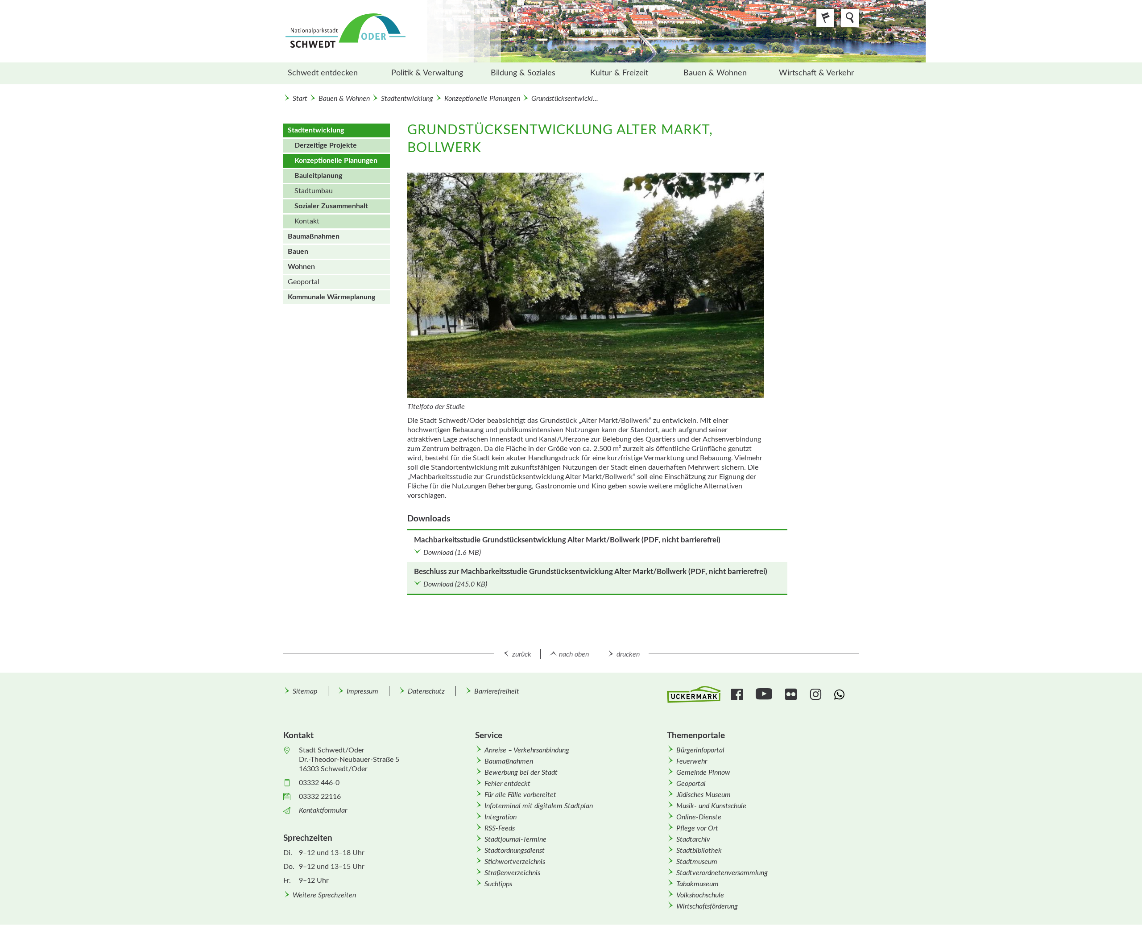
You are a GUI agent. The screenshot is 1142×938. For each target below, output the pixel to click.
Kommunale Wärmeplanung (331, 297)
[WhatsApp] (841, 694)
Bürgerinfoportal (700, 750)
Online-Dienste (698, 817)
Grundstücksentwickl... (564, 98)
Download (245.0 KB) (455, 584)
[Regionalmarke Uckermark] (693, 694)
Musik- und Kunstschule (711, 806)
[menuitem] (331, 73)
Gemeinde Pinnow (703, 772)
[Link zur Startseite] (392, 31)
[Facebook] (738, 694)
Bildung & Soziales (523, 73)
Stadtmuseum (696, 861)
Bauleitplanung (318, 175)
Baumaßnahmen (313, 236)
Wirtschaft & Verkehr (816, 73)
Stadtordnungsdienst (514, 850)
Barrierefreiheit (496, 691)
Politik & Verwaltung (427, 73)
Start (300, 98)
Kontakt (306, 221)
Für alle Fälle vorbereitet (520, 794)
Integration (500, 817)
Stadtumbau (313, 190)
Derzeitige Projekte (325, 145)
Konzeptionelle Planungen (482, 98)
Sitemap (305, 691)
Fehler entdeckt (507, 783)
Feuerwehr (691, 761)
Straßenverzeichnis (512, 872)
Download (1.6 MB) (452, 552)
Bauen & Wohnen (715, 73)
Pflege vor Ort (697, 828)
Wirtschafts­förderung (707, 906)
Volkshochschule (700, 895)
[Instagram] (816, 694)
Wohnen (301, 266)
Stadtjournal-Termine (515, 839)
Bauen (298, 251)
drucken (628, 654)
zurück (521, 654)
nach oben (574, 654)
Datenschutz (426, 691)
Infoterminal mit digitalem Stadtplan (538, 806)
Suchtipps (498, 884)
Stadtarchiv (693, 839)
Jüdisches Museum (703, 794)
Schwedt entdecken (323, 73)
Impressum (362, 691)
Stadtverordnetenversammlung (722, 872)
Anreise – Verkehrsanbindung (526, 750)
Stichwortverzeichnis (514, 861)
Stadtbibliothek (699, 850)
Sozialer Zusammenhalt (331, 206)
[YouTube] (765, 694)
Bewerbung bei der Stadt (521, 772)
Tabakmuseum (697, 884)
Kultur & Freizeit (619, 73)
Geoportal (303, 281)
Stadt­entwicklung (407, 98)
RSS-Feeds (499, 828)
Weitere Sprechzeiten (324, 895)
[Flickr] (792, 694)
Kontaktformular (323, 810)
